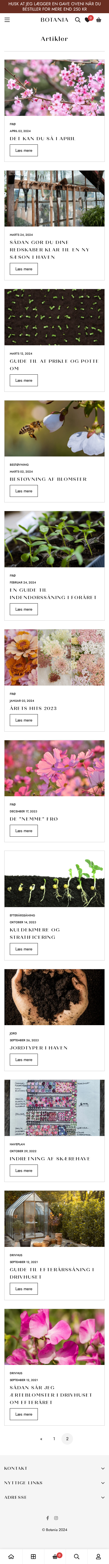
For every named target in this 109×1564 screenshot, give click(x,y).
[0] (55, 1556)
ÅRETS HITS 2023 (33, 708)
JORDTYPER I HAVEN (39, 1048)
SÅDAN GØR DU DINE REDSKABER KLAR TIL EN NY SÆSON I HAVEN (50, 249)
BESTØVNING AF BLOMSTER (48, 479)
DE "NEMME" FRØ (34, 819)
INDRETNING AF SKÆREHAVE (50, 1159)
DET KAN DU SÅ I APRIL (43, 139)
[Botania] (54, 20)
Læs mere (23, 150)
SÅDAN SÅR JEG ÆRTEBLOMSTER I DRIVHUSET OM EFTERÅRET (51, 1395)
